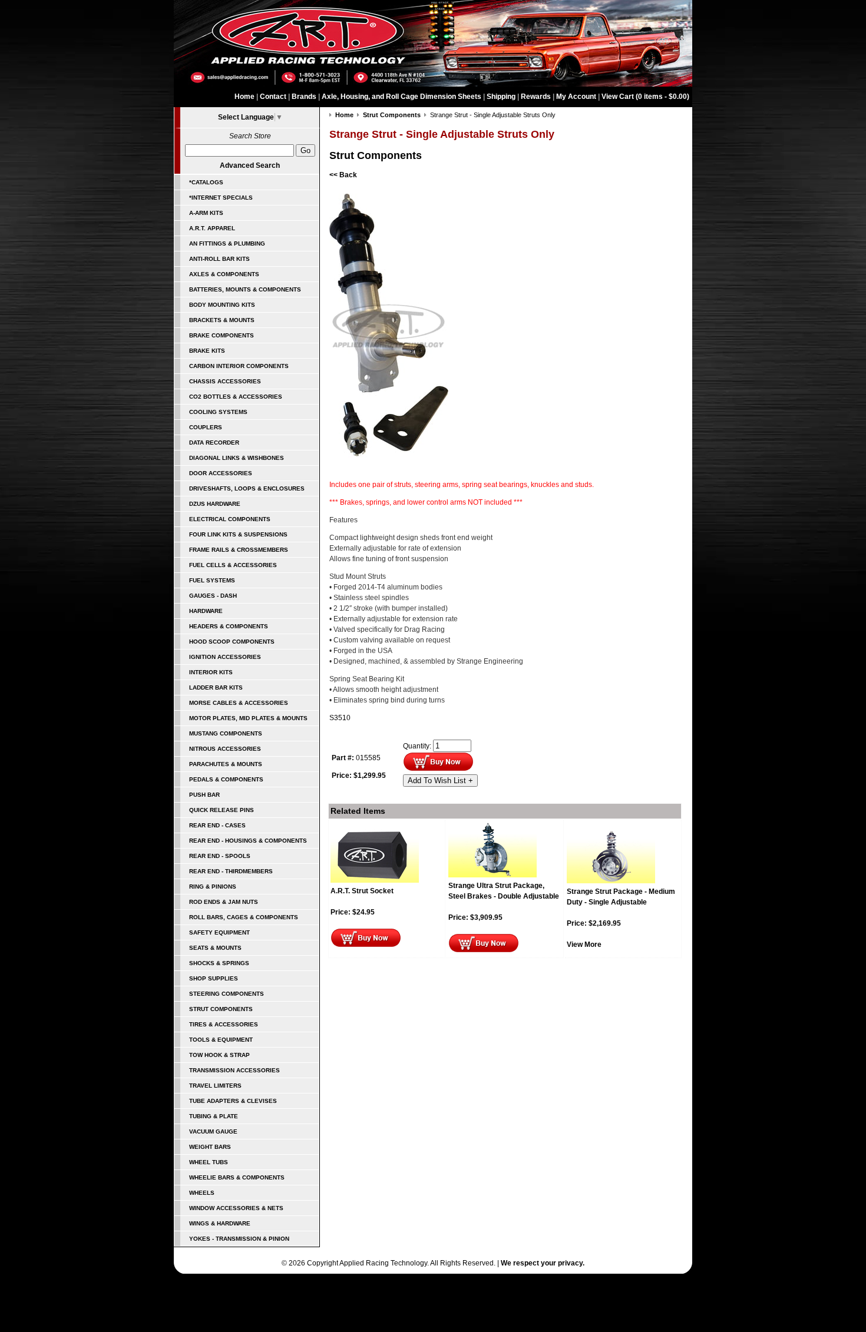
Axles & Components (224, 274)
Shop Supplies (213, 978)
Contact (273, 96)
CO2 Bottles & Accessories (235, 396)
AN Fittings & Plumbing (227, 243)
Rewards (536, 96)
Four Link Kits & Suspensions (238, 534)
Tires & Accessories (223, 1024)
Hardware (206, 611)
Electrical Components (229, 519)
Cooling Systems (218, 412)
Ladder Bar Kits (216, 687)
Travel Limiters (215, 1085)
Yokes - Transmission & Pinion (239, 1238)
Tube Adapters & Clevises (233, 1101)
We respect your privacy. (542, 1263)
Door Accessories (220, 473)
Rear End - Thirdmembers (231, 871)
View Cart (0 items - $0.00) (645, 96)
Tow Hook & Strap (219, 1055)
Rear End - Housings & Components (248, 840)
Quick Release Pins (221, 810)
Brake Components (221, 335)
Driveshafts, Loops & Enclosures (247, 488)
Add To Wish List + (440, 780)
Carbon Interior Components (239, 366)
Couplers (205, 427)
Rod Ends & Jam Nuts (223, 902)
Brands (304, 96)
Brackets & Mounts (221, 320)
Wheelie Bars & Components (237, 1177)
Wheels (201, 1192)
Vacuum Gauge (213, 1131)
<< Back (343, 175)
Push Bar (204, 794)
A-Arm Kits (206, 213)
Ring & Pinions (212, 886)
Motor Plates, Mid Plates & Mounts (248, 718)
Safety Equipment (219, 932)
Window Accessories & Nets (236, 1208)
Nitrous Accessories (225, 748)
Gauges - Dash (213, 595)
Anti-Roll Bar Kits (219, 259)
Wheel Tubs (208, 1162)
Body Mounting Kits (222, 304)
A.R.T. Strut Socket (362, 891)
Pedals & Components (226, 779)
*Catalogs (206, 182)
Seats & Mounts (215, 948)
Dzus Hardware (214, 504)
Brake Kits (207, 350)
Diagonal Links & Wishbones (236, 458)
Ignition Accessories (225, 657)
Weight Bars (210, 1147)
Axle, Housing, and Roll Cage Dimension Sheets (401, 96)
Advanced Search (250, 165)
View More (584, 944)
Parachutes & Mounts (225, 764)
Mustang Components (225, 733)
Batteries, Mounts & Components (245, 289)
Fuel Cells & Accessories (233, 565)
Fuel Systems (212, 580)
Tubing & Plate (213, 1116)
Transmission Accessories (234, 1070)
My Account (576, 96)
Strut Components (221, 1009)
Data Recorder (214, 442)
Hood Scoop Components (232, 641)
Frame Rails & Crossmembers (238, 549)
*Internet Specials (221, 197)
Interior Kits (211, 672)
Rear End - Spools (219, 856)
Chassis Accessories (225, 381)
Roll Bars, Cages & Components (243, 917)
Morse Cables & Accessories (238, 703)
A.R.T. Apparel (212, 228)
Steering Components (226, 993)
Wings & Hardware (219, 1223)
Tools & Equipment (221, 1039)
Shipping (501, 96)
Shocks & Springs (219, 963)
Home (244, 96)
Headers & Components (228, 626)
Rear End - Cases (217, 825)
